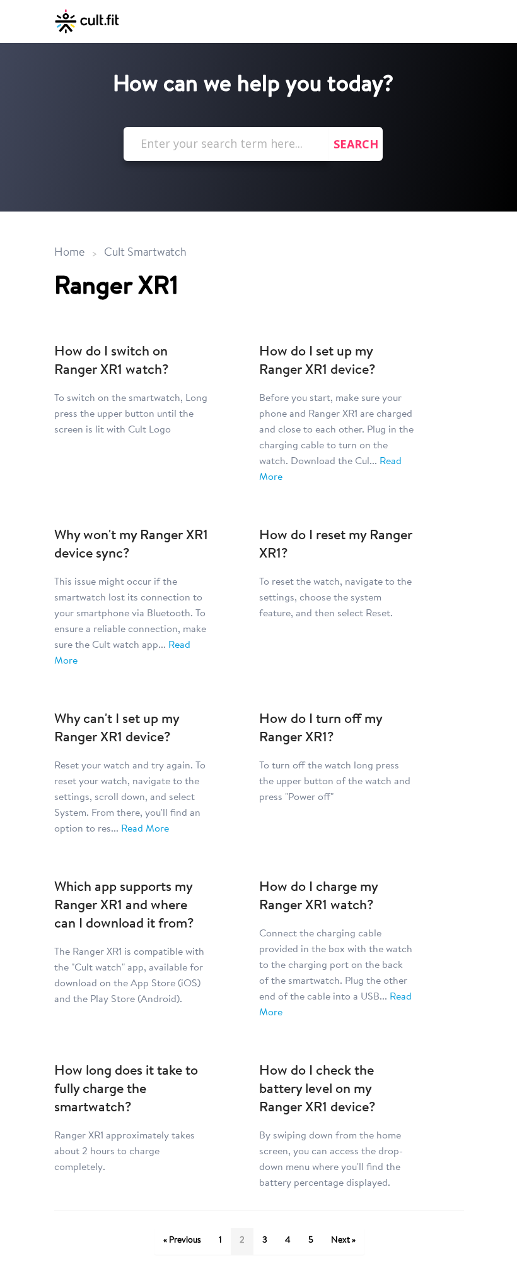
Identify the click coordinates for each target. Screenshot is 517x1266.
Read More (145, 829)
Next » (343, 1240)
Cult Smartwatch (145, 253)
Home (69, 253)
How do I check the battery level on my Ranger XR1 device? (317, 1090)
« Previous (182, 1240)
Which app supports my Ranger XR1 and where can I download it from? (124, 906)
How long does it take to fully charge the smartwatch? (126, 1090)
